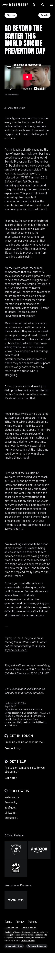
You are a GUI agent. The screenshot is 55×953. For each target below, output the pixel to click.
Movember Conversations (26, 591)
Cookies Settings (14, 946)
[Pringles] (16, 868)
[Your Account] (33, 4)
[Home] (15, 4)
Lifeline (19, 669)
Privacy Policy (28, 940)
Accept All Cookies (37, 946)
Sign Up (11, 15)
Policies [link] (32, 922)
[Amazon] (39, 850)
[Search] (42, 4)
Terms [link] (8, 922)
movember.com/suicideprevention (25, 359)
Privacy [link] (20, 922)
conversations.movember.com (26, 615)
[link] (13, 749)
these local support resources (25, 648)
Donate (44, 15)
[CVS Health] (16, 900)
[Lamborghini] (16, 850)
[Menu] (51, 4)
